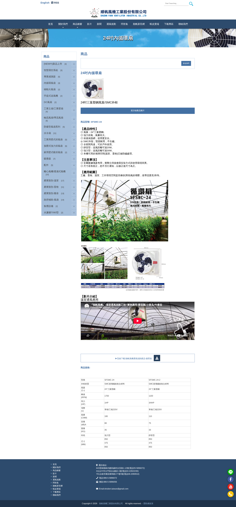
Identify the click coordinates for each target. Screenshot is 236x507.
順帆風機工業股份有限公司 (111, 503)
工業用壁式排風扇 (59, 139)
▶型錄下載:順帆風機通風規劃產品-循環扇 (133, 358)
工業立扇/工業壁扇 (59, 110)
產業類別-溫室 (59, 180)
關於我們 (63, 26)
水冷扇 (59, 133)
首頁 (50, 24)
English (45, 2)
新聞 (99, 24)
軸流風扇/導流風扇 (59, 119)
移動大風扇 (59, 89)
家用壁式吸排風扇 (59, 152)
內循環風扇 (59, 83)
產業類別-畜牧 (59, 187)
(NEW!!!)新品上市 (59, 64)
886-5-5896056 (110, 482)
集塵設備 (59, 206)
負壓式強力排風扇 (59, 146)
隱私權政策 (148, 503)
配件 (59, 165)
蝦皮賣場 (154, 24)
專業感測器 (59, 76)
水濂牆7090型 (59, 212)
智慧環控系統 (59, 70)
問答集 (124, 24)
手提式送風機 (59, 95)
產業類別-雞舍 (59, 193)
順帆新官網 (139, 24)
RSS (56, 2)
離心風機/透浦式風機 (59, 173)
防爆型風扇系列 (59, 126)
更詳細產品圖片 (138, 110)
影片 (89, 24)
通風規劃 (111, 24)
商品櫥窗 (77, 26)
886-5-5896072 (110, 478)
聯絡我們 (183, 24)
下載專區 (168, 24)
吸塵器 (59, 158)
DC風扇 (59, 102)
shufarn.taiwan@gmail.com (116, 489)
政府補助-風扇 (59, 199)
